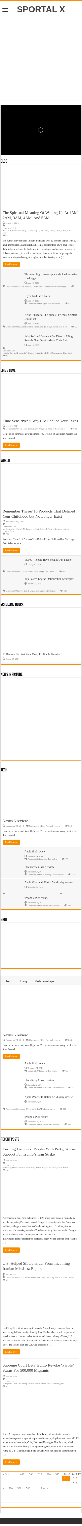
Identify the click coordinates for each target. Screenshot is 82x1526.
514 (49, 1474)
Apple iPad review (34, 851)
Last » (44, 1488)
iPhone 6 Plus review (36, 897)
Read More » (11, 264)
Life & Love (8, 370)
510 (40, 1474)
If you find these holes (37, 296)
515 (57, 1474)
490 (22, 1474)
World (5, 461)
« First (6, 1474)
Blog (4, 161)
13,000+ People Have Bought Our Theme (47, 559)
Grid (4, 920)
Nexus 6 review (15, 821)
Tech (4, 770)
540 (28, 1488)
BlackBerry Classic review (39, 867)
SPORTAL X (41, 9)
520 (11, 1488)
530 (19, 1488)
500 (31, 1474)
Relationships (44, 981)
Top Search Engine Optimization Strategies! (49, 578)
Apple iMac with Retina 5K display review (48, 882)
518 (75, 1483)
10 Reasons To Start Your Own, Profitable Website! (32, 654)
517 (75, 1478)
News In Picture (11, 674)
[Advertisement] (41, 55)
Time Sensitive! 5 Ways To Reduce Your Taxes (40, 421)
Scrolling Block (12, 604)
